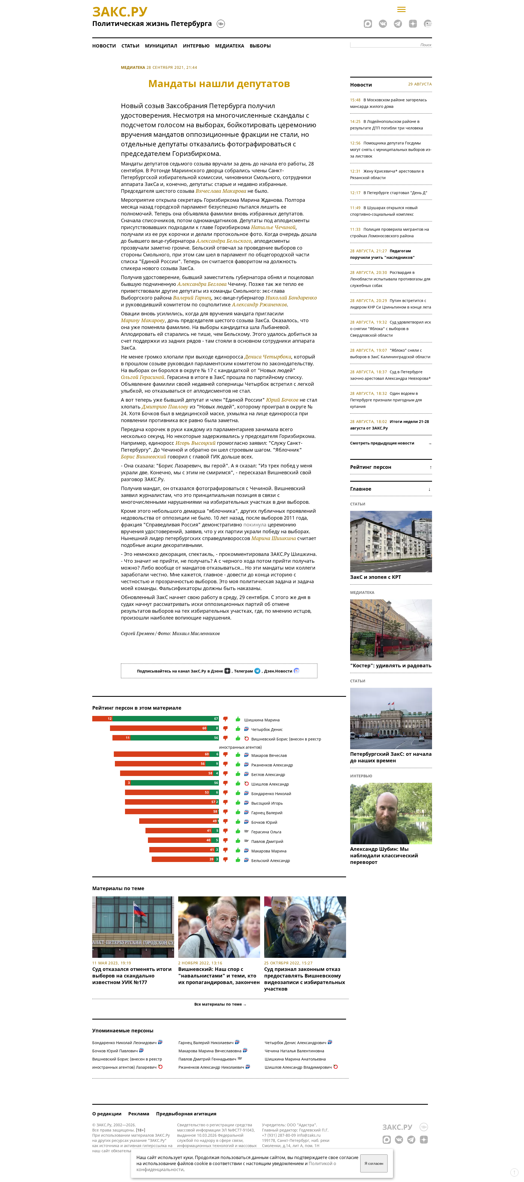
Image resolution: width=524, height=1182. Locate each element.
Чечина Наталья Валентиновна (294, 1050)
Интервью (196, 46)
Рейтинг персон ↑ (391, 467)
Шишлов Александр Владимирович (298, 1067)
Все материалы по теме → (220, 1004)
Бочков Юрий (264, 822)
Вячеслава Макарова (221, 191)
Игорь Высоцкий (195, 443)
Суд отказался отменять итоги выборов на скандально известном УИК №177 (132, 975)
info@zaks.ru (309, 1135)
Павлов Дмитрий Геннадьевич (207, 1059)
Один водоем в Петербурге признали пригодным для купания (386, 400)
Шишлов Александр (270, 784)
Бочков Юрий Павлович (115, 1050)
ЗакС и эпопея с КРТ (375, 577)
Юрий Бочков (282, 399)
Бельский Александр (270, 860)
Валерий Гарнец (192, 297)
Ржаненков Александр (272, 765)
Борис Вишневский (143, 456)
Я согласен (374, 1164)
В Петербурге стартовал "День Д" (395, 192)
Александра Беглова (202, 284)
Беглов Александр (268, 774)
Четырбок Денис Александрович (295, 1042)
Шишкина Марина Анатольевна (295, 1059)
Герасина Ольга (266, 831)
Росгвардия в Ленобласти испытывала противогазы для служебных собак (390, 279)
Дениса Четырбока (268, 356)
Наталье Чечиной (273, 227)
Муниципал (161, 46)
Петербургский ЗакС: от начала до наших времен (391, 757)
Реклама (138, 1113)
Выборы (260, 46)
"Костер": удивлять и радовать (390, 665)
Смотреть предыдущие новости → (391, 443)
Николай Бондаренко (291, 297)
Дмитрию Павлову (165, 406)
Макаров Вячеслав (269, 755)
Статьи (130, 46)
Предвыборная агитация (186, 1113)
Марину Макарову (143, 320)
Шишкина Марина (262, 719)
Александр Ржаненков (259, 304)
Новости (104, 46)
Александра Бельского (223, 241)
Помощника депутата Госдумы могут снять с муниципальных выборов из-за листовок (390, 149)
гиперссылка (154, 1145)
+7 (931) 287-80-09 (279, 1135)
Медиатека (229, 46)
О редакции (106, 1113)
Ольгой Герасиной (142, 377)
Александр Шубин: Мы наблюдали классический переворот (384, 855)
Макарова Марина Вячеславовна (210, 1050)
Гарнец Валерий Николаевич (206, 1042)
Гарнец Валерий (266, 812)
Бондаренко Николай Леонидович (124, 1042)
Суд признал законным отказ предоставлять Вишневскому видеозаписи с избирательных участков (304, 979)
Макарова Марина (269, 851)
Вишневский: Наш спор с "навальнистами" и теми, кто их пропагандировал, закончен (219, 975)
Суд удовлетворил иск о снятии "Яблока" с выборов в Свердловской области (390, 328)
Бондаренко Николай (271, 793)
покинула (254, 524)
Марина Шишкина (273, 538)
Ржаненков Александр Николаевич (211, 1067)
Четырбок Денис (267, 729)
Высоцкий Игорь (267, 803)
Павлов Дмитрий (267, 841)
